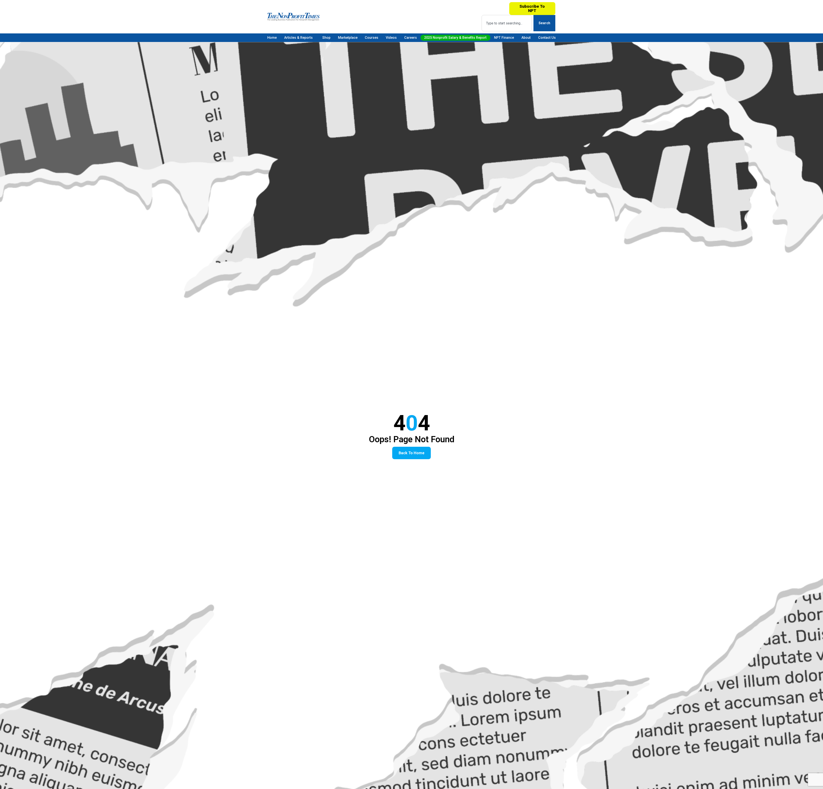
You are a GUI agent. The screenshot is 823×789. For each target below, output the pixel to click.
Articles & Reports (298, 38)
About (526, 38)
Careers (410, 38)
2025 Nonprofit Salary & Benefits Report (455, 38)
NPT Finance (504, 38)
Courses (371, 38)
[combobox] (507, 23)
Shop (326, 38)
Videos (391, 38)
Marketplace (347, 38)
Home (272, 38)
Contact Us (547, 38)
